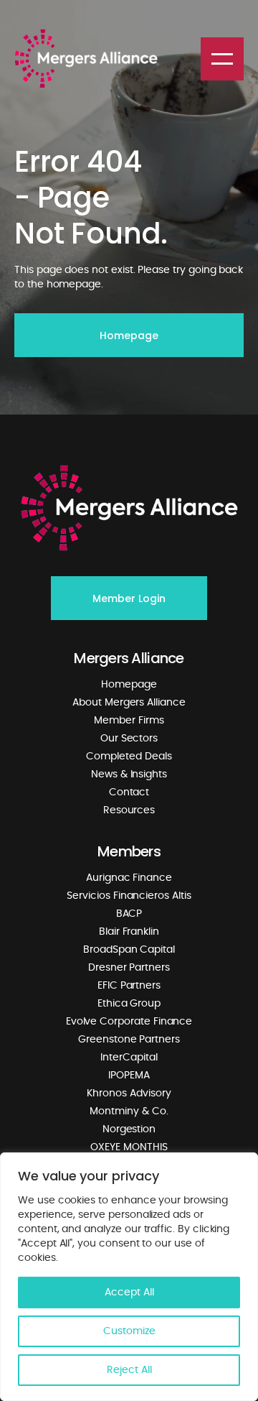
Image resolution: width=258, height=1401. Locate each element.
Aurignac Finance (129, 878)
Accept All (129, 1292)
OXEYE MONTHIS (128, 1147)
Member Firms (128, 721)
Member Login (128, 598)
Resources (129, 810)
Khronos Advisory (129, 1093)
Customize (129, 1331)
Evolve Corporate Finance (129, 1022)
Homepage (129, 335)
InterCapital (128, 1058)
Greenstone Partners (129, 1040)
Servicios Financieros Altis (129, 896)
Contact (129, 792)
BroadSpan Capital (129, 950)
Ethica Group (129, 1004)
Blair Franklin (129, 932)
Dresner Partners (129, 968)
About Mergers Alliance (129, 703)
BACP (129, 914)
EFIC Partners (129, 986)
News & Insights (129, 774)
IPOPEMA (129, 1076)
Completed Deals (128, 757)
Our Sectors (129, 739)
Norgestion (129, 1129)
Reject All (129, 1370)
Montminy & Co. (129, 1111)
